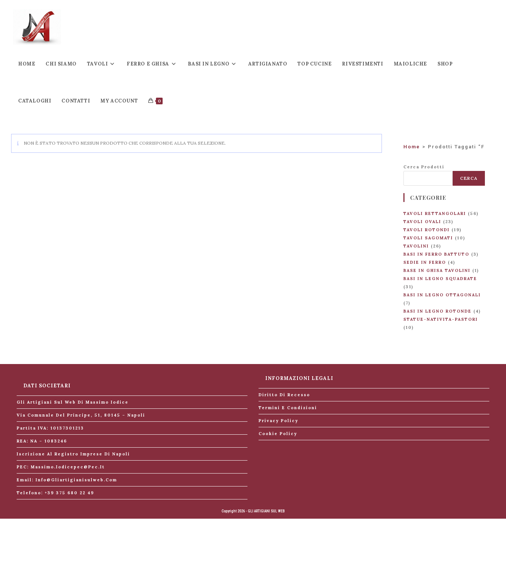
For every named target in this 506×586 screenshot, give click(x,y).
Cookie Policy (278, 433)
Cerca (468, 178)
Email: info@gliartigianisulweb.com (67, 479)
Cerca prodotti (424, 166)
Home (411, 146)
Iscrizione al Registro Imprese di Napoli (73, 454)
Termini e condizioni (288, 407)
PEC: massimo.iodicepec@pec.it (61, 466)
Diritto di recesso (284, 394)
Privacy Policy (278, 420)
